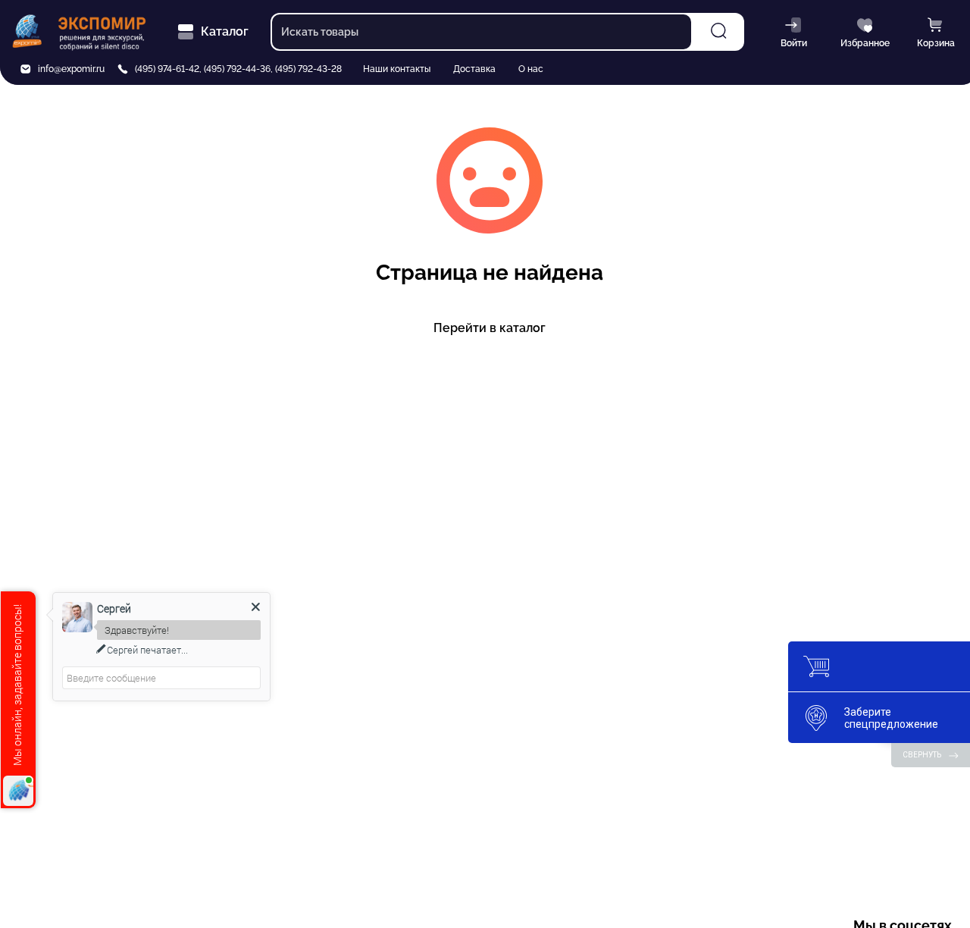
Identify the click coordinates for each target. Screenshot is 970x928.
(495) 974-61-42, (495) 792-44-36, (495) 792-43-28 (238, 69)
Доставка (474, 69)
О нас (530, 69)
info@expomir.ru (71, 69)
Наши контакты (396, 69)
